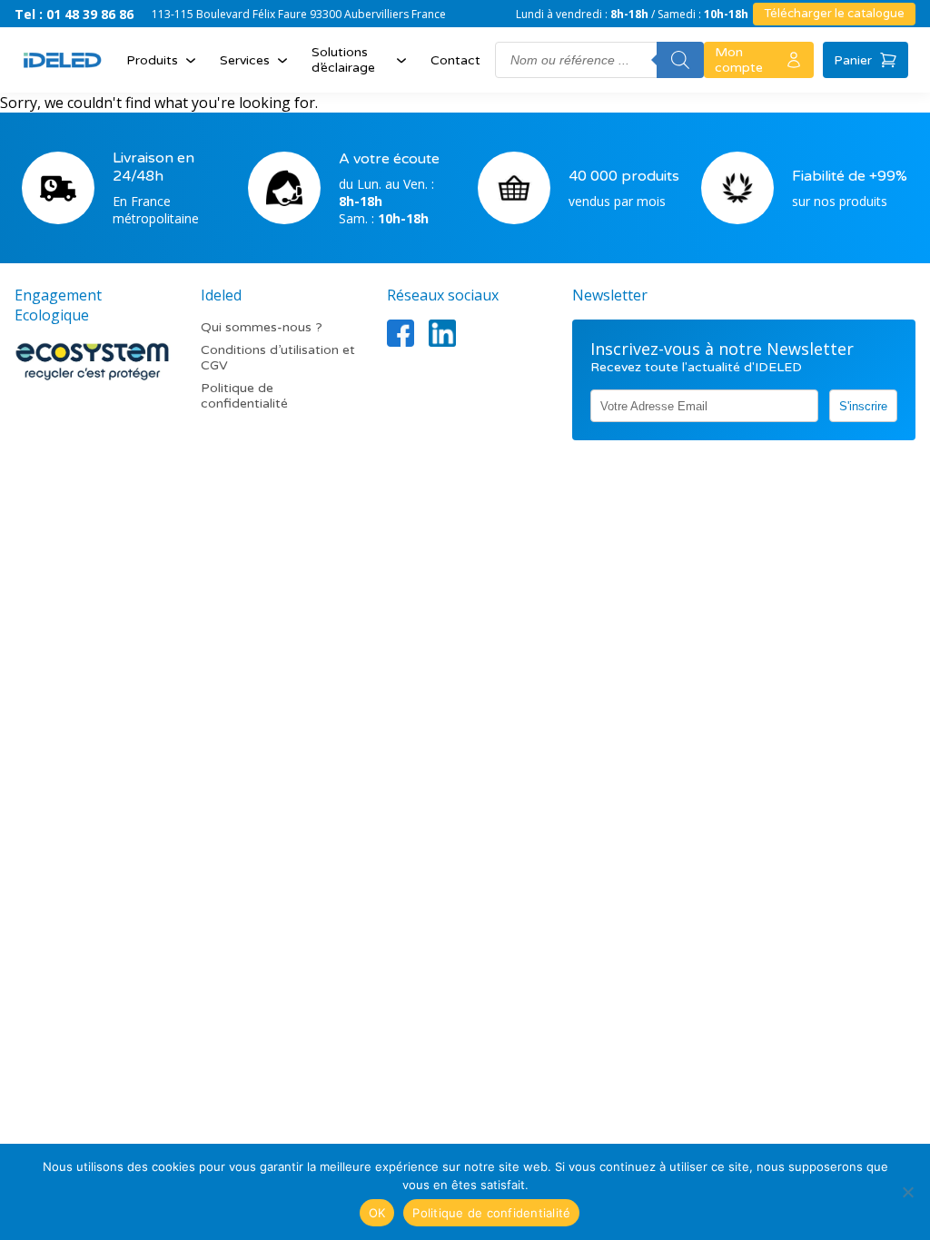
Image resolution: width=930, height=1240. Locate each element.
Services (245, 60)
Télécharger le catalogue (834, 13)
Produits (152, 60)
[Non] (907, 1192)
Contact (455, 60)
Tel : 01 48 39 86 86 (74, 14)
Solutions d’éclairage (343, 59)
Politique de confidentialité (244, 395)
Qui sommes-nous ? (261, 327)
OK (377, 1213)
